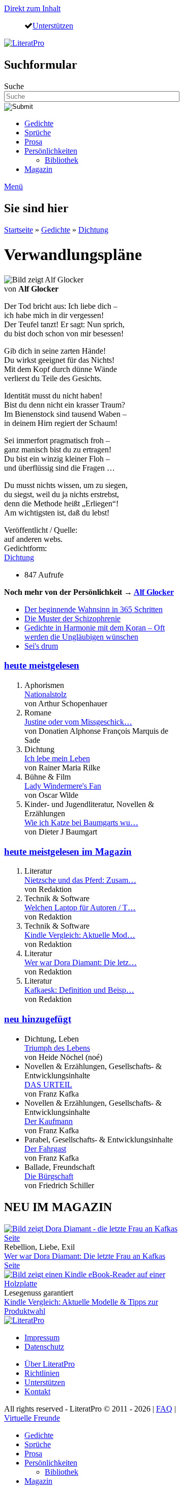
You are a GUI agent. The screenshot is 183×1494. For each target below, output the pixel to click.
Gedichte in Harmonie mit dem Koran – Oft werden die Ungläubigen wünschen (94, 632)
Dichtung (93, 229)
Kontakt (37, 1391)
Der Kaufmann (48, 1121)
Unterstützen (53, 25)
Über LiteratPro (49, 1364)
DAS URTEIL (48, 1084)
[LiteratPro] (24, 43)
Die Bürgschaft (48, 1176)
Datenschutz (44, 1346)
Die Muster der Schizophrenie (72, 618)
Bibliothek (61, 160)
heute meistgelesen (41, 665)
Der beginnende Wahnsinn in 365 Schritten (93, 609)
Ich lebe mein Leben (57, 758)
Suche (14, 86)
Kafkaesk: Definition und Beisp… (79, 990)
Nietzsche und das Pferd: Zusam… (80, 880)
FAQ (164, 1408)
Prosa (33, 141)
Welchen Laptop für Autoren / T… (80, 907)
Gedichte (38, 123)
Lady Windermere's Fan (62, 786)
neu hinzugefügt (37, 1019)
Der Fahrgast (45, 1148)
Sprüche (37, 132)
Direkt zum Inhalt (32, 8)
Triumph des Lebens (57, 1048)
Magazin (38, 169)
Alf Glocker (154, 592)
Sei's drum (41, 646)
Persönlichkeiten (50, 151)
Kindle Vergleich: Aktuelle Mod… (79, 935)
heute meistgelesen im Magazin (68, 851)
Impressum (41, 1337)
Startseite (18, 229)
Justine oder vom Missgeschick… (78, 721)
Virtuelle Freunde (32, 1418)
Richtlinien (41, 1373)
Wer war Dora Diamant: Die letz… (80, 962)
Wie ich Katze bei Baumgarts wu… (81, 822)
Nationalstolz (45, 694)
